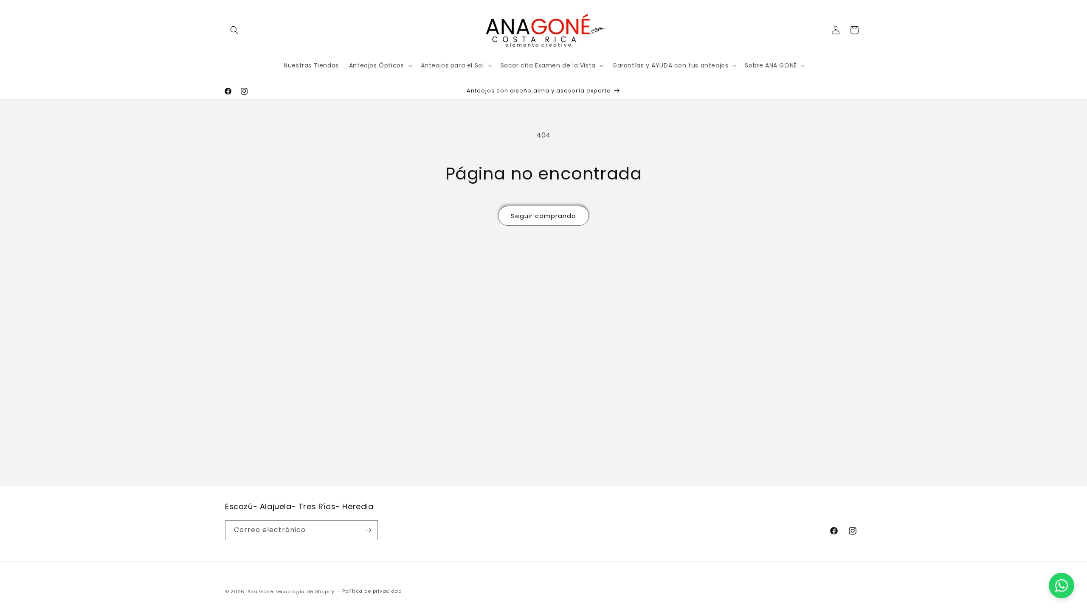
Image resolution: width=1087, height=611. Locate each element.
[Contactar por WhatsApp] (1061, 585)
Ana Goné (260, 591)
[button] (234, 30)
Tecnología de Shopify (305, 591)
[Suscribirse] (368, 530)
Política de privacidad (372, 591)
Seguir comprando (543, 215)
